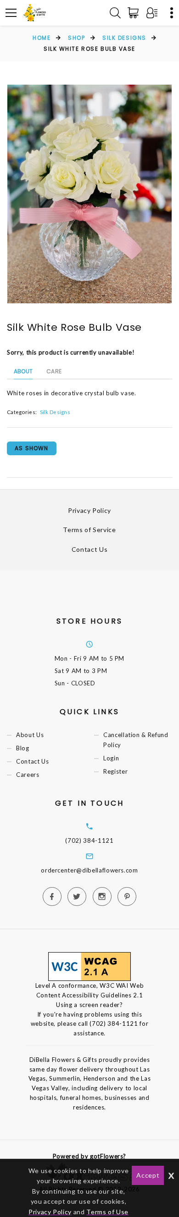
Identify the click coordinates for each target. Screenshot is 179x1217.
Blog (22, 748)
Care (54, 371)
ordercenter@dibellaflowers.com (89, 870)
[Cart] (135, 12)
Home (41, 38)
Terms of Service (89, 529)
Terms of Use (107, 1212)
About (23, 371)
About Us (30, 734)
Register (115, 771)
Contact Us (90, 549)
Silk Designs (124, 38)
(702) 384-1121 (89, 840)
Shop (76, 38)
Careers (27, 775)
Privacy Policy (89, 510)
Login (111, 758)
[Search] (115, 13)
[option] (89, 194)
